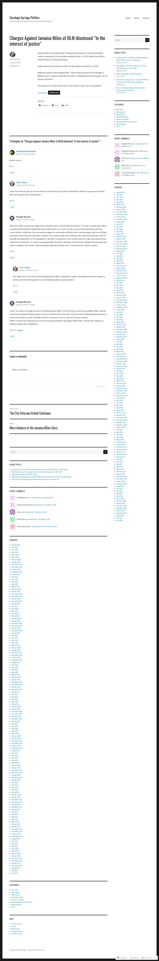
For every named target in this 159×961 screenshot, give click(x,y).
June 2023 (15, 638)
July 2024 (15, 606)
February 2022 (16, 677)
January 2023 (16, 650)
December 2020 (17, 711)
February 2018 (16, 795)
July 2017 (15, 812)
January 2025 (16, 591)
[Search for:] (56, 452)
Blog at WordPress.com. (37, 950)
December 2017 (17, 800)
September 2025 (17, 572)
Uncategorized (14, 66)
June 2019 (15, 755)
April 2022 (15, 672)
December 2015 (17, 858)
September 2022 (17, 660)
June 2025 (15, 579)
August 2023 (16, 633)
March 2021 (15, 704)
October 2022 (16, 658)
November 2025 (17, 567)
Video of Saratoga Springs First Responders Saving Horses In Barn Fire (35, 479)
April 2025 (15, 584)
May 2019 (15, 758)
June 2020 (15, 726)
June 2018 (15, 785)
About (136, 18)
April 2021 (15, 702)
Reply (12, 172)
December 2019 (17, 741)
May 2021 (15, 699)
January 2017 (16, 826)
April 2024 (15, 613)
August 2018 (16, 780)
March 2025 (15, 587)
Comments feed (17, 931)
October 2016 (16, 834)
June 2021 (15, 697)
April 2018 (15, 790)
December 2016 (17, 829)
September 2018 (17, 778)
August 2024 (16, 604)
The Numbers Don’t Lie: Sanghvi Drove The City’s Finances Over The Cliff (37, 472)
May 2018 (15, 787)
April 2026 (15, 555)
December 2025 (17, 564)
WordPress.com (17, 934)
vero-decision (42, 93)
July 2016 (15, 841)
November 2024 (17, 596)
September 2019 (17, 748)
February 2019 (16, 765)
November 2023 (17, 626)
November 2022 (17, 655)
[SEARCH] (105, 452)
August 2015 (16, 868)
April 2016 (15, 849)
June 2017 (15, 814)
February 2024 (16, 618)
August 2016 (16, 839)
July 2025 (15, 577)
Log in (14, 926)
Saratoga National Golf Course (22, 902)
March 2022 (15, 675)
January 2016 (16, 856)
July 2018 (15, 782)
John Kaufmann (15, 59)
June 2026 (15, 550)
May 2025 (15, 582)
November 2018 (17, 773)
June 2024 (15, 609)
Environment (16, 892)
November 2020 (17, 714)
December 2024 (17, 594)
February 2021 (16, 707)
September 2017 (17, 807)
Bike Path (15, 890)
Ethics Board (16, 895)
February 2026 (16, 560)
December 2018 (17, 770)
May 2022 (15, 670)
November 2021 (17, 684)
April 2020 (15, 731)
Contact (145, 18)
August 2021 (16, 692)
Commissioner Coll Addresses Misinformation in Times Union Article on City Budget (40, 469)
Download (54, 93)
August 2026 (16, 545)
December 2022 (17, 653)
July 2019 (15, 753)
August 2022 (16, 662)
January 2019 (16, 768)
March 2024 (15, 616)
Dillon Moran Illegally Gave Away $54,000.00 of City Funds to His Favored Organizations (41, 477)
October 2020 (16, 716)
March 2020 (15, 733)
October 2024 (16, 599)
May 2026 (15, 552)
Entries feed (16, 929)
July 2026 (15, 547)
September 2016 (17, 836)
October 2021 (16, 687)
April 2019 (15, 760)
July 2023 (15, 635)
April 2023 (15, 643)
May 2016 (15, 846)
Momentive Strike (17, 897)
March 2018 (15, 792)
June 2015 (15, 873)
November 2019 (17, 743)
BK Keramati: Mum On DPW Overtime (24, 474)
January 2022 (16, 680)
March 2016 (15, 851)
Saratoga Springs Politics (24, 17)
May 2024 (15, 611)
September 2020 (17, 719)
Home (128, 18)
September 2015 (17, 866)
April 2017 (15, 819)
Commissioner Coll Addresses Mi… (42, 498)
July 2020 (15, 724)
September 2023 (17, 631)
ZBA (13, 907)
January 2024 (16, 621)
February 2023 (16, 648)
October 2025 (16, 569)
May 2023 (15, 640)
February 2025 (16, 589)
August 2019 (16, 751)
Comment (99, 387)
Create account (17, 924)
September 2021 (17, 689)
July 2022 (15, 665)
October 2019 (16, 746)
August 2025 (16, 574)
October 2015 (16, 863)
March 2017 (15, 822)
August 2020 (16, 721)
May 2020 (15, 729)
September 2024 (17, 601)
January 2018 (16, 797)
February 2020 (16, 736)
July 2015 (15, 871)
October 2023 (16, 628)
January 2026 (16, 562)
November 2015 (17, 861)
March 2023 (15, 645)
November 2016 (17, 831)
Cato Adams (21, 182)
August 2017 (16, 809)
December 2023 (17, 623)
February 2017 (16, 824)
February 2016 (16, 853)
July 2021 (15, 694)
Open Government (18, 900)
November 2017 (17, 802)
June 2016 (15, 844)
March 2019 (15, 763)
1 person (20, 330)
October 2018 (16, 775)
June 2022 (15, 667)
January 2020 (16, 738)
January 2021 (16, 709)
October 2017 (16, 804)
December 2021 (17, 682)
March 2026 (15, 557)
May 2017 (15, 817)
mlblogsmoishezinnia (26, 151)
